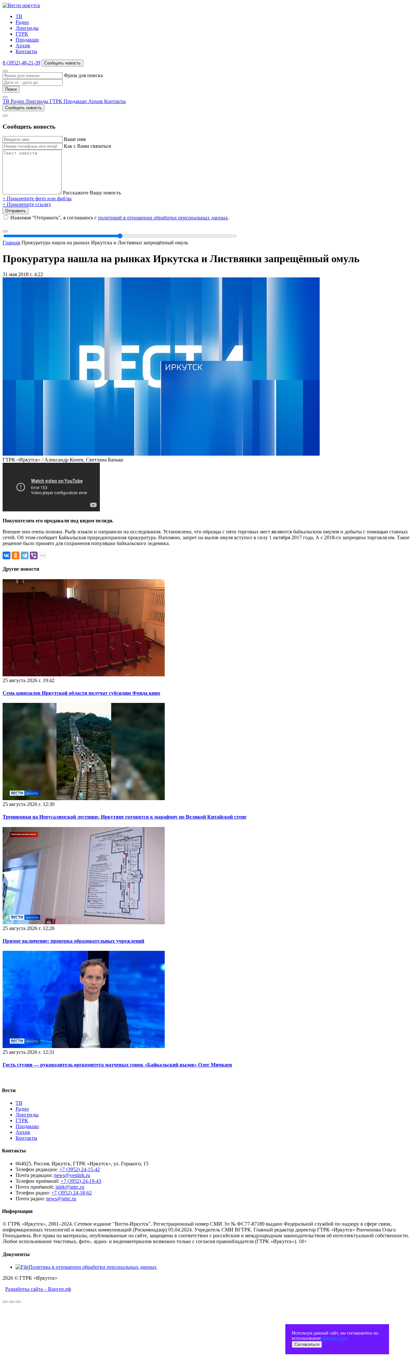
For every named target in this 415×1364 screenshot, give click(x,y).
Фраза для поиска (83, 75)
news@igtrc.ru (61, 1198)
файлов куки (334, 1338)
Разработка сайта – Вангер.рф (38, 1289)
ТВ (19, 16)
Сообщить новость (62, 63)
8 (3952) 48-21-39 (21, 62)
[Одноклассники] (15, 555)
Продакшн (27, 39)
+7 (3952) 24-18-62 (71, 1192)
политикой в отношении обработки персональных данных (163, 217)
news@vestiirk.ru (72, 1175)
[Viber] (34, 555)
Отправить (15, 210)
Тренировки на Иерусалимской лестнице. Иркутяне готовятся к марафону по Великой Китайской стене (124, 817)
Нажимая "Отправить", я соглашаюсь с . (119, 217)
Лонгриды (27, 28)
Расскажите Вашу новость (92, 192)
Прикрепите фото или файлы (37, 198)
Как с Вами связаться (87, 146)
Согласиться (306, 1344)
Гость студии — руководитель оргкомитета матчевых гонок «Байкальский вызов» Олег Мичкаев (117, 1064)
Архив (23, 45)
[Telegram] (25, 555)
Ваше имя (75, 139)
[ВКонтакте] (6, 555)
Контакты (26, 51)
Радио (22, 22)
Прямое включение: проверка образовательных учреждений (73, 941)
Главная (11, 242)
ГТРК (22, 34)
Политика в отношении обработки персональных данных (93, 1267)
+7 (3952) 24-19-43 (81, 1181)
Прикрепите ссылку (27, 204)
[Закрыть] (5, 71)
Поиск (11, 89)
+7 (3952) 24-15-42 (79, 1169)
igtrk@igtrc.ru (69, 1187)
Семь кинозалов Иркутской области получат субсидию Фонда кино (81, 693)
